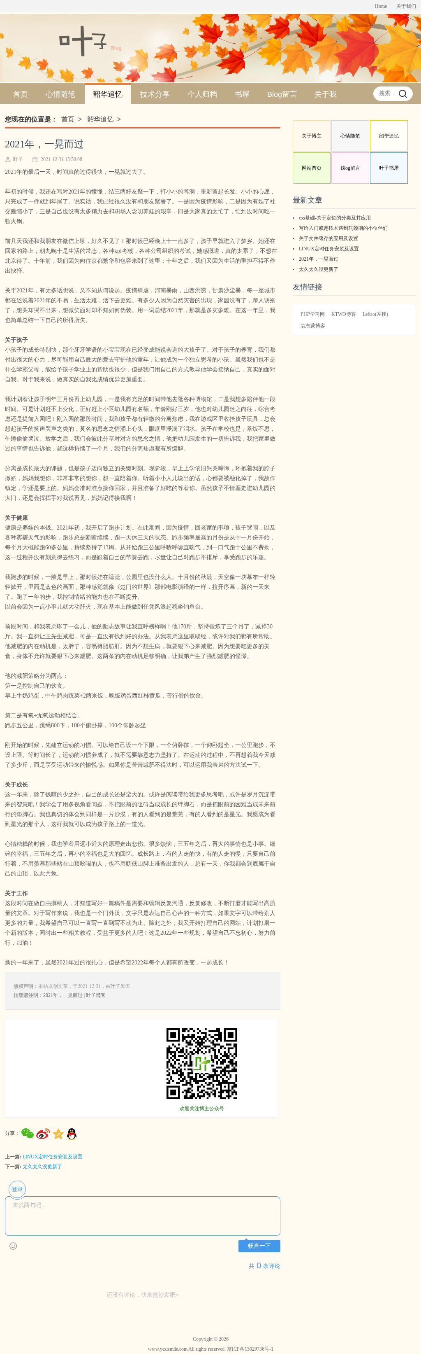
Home (381, 6)
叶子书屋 (389, 168)
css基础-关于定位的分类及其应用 (335, 218)
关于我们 (406, 6)
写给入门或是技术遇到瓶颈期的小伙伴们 (343, 228)
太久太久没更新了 (42, 1167)
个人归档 (202, 94)
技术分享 (155, 94)
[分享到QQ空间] (59, 1134)
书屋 (242, 94)
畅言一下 (259, 1246)
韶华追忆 (108, 94)
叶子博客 (96, 995)
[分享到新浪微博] (43, 1133)
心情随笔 (60, 94)
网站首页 (312, 168)
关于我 (326, 94)
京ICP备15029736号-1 (250, 1349)
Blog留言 (282, 94)
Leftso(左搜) (375, 314)
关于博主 (312, 136)
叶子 (115, 986)
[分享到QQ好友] (71, 1134)
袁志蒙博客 (313, 326)
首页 (20, 94)
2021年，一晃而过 (63, 995)
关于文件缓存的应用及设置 (328, 238)
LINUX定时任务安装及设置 (53, 1157)
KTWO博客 (343, 314)
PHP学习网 (313, 314)
